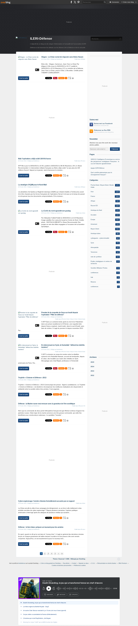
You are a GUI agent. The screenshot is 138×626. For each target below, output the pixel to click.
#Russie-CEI (81, 406)
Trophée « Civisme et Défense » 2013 (32, 378)
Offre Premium (122, 563)
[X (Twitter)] (75, 2)
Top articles (66, 563)
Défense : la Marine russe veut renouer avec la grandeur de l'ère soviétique (46, 404)
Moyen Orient (95, 229)
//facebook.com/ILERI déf (101, 125)
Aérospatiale (94, 247)
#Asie (83, 213)
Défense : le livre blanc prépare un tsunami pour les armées (40, 527)
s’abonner (50, 594)
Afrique (93, 201)
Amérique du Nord (96, 210)
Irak (92, 277)
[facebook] (71, 2)
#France (83, 161)
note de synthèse (96, 257)
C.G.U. (93, 563)
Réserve (93, 282)
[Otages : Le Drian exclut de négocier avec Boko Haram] (29, 59)
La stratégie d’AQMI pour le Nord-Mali (32, 185)
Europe (93, 219)
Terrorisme (94, 252)
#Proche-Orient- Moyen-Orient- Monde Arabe (73, 319)
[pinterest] (78, 2)
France (93, 196)
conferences (94, 286)
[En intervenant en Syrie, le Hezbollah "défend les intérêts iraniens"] (29, 349)
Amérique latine (95, 233)
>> (62, 553)
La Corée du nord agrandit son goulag (56, 211)
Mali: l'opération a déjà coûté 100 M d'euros (34, 159)
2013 (92, 371)
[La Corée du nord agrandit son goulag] (29, 213)
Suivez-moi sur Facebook (103, 123)
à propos (75, 594)
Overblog (82, 559)
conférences (94, 272)
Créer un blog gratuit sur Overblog (51, 563)
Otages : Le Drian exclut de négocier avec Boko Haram (62, 57)
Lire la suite (23, 78)
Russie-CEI (94, 205)
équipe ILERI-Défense (97, 168)
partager (62, 594)
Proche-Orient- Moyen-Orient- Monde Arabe (102, 186)
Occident (93, 215)
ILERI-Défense (41, 38)
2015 (92, 362)
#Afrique (83, 59)
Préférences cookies (80, 565)
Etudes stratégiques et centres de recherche (101, 262)
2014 (92, 366)
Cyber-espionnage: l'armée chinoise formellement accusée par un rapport (46, 501)
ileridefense (21, 563)
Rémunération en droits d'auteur (106, 563)
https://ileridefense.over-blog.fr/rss (104, 132)
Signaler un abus (84, 563)
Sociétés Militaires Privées (99, 268)
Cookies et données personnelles (61, 565)
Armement (94, 224)
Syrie (92, 243)
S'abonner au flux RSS (102, 130)
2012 (92, 375)
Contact (74, 563)
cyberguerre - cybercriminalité (100, 238)
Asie (92, 191)
